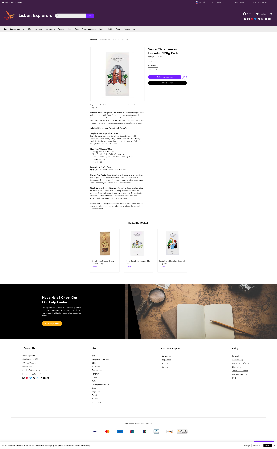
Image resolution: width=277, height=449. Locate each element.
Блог (94, 388)
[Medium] (269, 19)
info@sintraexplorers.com (38, 370)
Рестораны (96, 366)
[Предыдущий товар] (86, 250)
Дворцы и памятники (101, 359)
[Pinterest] (252, 19)
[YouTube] (44, 378)
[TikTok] (259, 19)
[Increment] (156, 69)
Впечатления (97, 370)
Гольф (94, 395)
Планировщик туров (100, 384)
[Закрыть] (274, 445)
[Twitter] (255, 19)
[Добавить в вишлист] (184, 77)
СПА (94, 363)
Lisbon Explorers (35, 15)
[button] (270, 14)
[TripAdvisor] (248, 19)
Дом (94, 356)
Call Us (254, 3)
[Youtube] (265, 19)
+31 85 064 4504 (262, 3)
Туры (94, 381)
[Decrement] (150, 69)
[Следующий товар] (190, 250)
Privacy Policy (85, 445)
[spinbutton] (153, 69)
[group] (138, 251)
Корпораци (96, 402)
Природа (95, 374)
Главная (93, 39)
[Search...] (90, 16)
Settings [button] (247, 445)
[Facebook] (245, 19)
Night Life (96, 391)
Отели (94, 377)
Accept (267, 445)
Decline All (256, 445)
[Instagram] (262, 19)
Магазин (95, 399)
